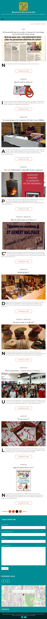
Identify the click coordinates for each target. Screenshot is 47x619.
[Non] (45, 615)
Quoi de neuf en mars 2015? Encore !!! (23, 220)
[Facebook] (3, 581)
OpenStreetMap (37, 606)
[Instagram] (8, 581)
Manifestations (23, 117)
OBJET (3, 538)
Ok (22, 617)
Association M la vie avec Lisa (23, 12)
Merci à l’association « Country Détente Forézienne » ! (23, 371)
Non (25, 617)
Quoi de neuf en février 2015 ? (23, 467)
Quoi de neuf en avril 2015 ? (23, 82)
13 (20, 511)
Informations (23, 79)
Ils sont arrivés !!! (23, 419)
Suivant (24, 511)
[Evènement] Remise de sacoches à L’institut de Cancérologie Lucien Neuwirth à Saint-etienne (23, 33)
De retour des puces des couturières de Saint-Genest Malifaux (23, 120)
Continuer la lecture (23, 71)
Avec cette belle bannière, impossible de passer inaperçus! (23, 170)
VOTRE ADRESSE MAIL (7, 531)
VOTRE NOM (4, 524)
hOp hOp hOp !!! (23, 272)
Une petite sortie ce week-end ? (23, 322)
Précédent (5, 511)
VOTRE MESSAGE (5, 545)
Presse (23, 29)
